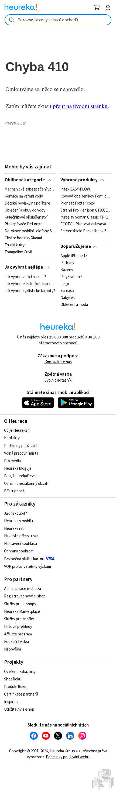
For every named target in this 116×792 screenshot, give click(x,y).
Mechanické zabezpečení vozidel (30, 189)
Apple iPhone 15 (73, 256)
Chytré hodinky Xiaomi (23, 238)
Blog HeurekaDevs (20, 476)
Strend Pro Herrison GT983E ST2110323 (85, 210)
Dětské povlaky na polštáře (27, 203)
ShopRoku (12, 679)
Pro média (12, 461)
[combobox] (58, 19)
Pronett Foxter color (77, 203)
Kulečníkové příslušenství (26, 217)
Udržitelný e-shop (19, 709)
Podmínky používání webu (67, 757)
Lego (64, 284)
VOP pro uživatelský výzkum (27, 566)
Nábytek (67, 297)
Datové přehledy (18, 627)
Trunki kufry (15, 245)
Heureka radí (14, 528)
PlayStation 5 (71, 277)
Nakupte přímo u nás (21, 536)
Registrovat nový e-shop (25, 596)
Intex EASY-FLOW (75, 189)
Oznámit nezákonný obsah (26, 483)
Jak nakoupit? (15, 513)
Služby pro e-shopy (20, 604)
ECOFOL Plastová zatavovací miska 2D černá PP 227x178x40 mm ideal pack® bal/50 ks (85, 224)
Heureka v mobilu (18, 521)
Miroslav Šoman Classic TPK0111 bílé (85, 217)
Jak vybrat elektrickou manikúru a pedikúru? (30, 284)
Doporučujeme (75, 246)
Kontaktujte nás (58, 362)
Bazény (66, 270)
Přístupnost (14, 491)
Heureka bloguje (18, 468)
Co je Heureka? (16, 430)
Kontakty (12, 438)
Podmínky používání (20, 446)
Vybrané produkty (79, 180)
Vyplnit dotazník (58, 380)
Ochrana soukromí (19, 551)
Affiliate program (18, 634)
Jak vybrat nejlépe (24, 267)
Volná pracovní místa (21, 453)
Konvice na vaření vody (24, 196)
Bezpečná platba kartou (24, 559)
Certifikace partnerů (21, 694)
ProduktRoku (15, 687)
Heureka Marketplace (22, 611)
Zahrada (67, 291)
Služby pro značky (19, 619)
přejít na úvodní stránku (80, 106)
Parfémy (67, 263)
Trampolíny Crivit (19, 252)
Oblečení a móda (74, 304)
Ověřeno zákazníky (20, 672)
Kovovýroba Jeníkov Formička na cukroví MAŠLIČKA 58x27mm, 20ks (85, 196)
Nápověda (12, 649)
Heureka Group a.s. (65, 751)
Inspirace (11, 702)
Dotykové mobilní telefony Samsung (30, 231)
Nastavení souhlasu (20, 544)
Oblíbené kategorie (25, 180)
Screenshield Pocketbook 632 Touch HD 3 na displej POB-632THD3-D (85, 231)
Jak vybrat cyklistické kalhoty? (30, 291)
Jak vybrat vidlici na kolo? (25, 277)
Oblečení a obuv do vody (25, 210)
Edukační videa (16, 642)
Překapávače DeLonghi (24, 224)
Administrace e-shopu (22, 589)
